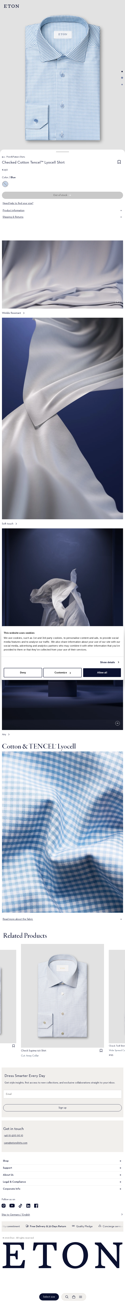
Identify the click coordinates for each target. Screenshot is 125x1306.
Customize (61, 672)
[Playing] (117, 302)
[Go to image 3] (122, 84)
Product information (13, 210)
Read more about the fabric (18, 919)
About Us (8, 1175)
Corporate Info (11, 1189)
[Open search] (66, 1296)
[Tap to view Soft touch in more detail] (62, 423)
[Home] (62, 1255)
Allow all (102, 672)
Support (7, 1168)
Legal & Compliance (14, 1182)
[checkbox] (119, 163)
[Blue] (5, 184)
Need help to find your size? (18, 203)
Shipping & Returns (13, 217)
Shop (6, 1161)
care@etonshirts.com (15, 1143)
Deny (23, 672)
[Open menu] (80, 1296)
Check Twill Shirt (117, 1046)
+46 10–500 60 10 (13, 1135)
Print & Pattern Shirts (16, 157)
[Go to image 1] (122, 71)
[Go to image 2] (122, 78)
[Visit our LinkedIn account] (28, 1206)
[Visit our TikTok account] (20, 1206)
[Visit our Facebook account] (36, 1206)
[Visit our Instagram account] (4, 1206)
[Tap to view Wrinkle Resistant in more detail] (62, 279)
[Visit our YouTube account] (12, 1205)
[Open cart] (73, 1296)
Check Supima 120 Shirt (33, 1050)
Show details (107, 662)
